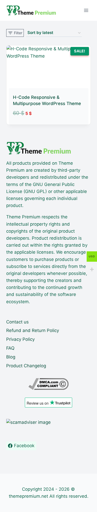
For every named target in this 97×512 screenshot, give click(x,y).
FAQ (10, 348)
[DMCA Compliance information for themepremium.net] (48, 384)
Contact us (17, 321)
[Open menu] (86, 10)
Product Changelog (26, 365)
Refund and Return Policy (32, 330)
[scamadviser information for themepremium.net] (48, 422)
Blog (10, 356)
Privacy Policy (20, 339)
